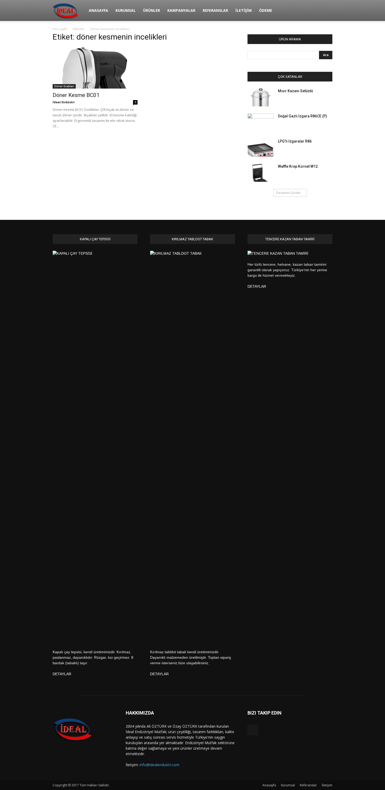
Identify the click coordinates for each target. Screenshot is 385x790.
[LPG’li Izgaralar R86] (261, 148)
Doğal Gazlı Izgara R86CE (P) (302, 116)
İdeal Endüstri (64, 102)
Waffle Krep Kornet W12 (298, 166)
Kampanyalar (181, 10)
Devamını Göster (288, 192)
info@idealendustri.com (159, 764)
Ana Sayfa (60, 29)
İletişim (243, 10)
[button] (326, 10)
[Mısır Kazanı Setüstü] (261, 97)
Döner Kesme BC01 (76, 95)
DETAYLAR (62, 674)
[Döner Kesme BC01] (95, 68)
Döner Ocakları (64, 86)
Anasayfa (98, 10)
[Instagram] (253, 730)
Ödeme (265, 10)
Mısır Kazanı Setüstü (295, 91)
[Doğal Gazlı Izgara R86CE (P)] (261, 122)
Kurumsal (126, 10)
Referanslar (215, 10)
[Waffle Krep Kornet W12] (261, 173)
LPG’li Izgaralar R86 (295, 141)
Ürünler (151, 10)
